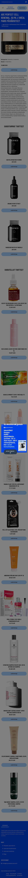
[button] (10, 452)
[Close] (2, 425)
